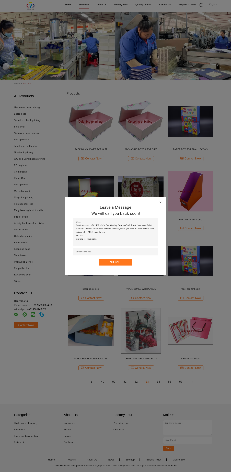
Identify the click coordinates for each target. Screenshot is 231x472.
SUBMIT (115, 262)
